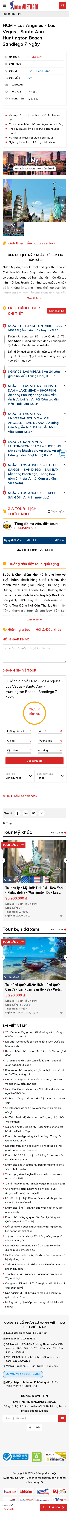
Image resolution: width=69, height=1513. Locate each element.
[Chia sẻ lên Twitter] (33, 813)
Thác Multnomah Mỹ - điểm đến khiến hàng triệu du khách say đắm (35, 1266)
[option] (34, 200)
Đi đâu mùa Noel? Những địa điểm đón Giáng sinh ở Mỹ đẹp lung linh (35, 1257)
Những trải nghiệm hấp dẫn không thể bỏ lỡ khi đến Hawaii (34, 1304)
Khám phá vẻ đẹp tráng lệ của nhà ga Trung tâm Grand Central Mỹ (33, 1138)
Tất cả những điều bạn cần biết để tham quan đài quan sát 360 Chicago (33, 1062)
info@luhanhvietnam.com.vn (38, 1401)
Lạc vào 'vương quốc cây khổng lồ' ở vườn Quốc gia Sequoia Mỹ (34, 1044)
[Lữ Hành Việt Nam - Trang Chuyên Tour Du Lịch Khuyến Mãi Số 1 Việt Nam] (24, 5)
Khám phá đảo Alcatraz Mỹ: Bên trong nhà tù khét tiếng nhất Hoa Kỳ (34, 1167)
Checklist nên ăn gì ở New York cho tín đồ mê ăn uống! (33, 1110)
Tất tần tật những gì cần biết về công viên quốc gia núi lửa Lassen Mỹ (34, 1034)
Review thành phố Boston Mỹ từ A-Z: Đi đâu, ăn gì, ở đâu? (35, 1053)
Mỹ (19, 13)
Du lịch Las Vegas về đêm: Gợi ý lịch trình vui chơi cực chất (35, 1100)
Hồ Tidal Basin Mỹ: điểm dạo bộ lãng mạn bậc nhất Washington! (34, 1119)
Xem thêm (33, 298)
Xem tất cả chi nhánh (25, 1374)
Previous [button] (7, 200)
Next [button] (62, 200)
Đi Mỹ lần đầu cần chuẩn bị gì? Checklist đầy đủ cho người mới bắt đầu (34, 1091)
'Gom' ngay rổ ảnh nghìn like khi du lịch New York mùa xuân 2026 (33, 1176)
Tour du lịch (9, 13)
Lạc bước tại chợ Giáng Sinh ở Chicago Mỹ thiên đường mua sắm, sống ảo (32, 1247)
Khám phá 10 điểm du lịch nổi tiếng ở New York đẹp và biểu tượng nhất (35, 1157)
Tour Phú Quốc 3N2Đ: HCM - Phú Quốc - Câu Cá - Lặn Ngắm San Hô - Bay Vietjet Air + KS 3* (34, 989)
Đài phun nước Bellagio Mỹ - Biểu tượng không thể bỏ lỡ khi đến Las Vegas (34, 1129)
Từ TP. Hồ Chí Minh (39, 70)
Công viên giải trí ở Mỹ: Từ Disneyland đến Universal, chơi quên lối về (35, 1285)
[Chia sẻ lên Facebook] (18, 813)
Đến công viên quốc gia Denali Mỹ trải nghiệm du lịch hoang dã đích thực (33, 1229)
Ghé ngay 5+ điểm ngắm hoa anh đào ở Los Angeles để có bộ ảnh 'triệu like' (31, 1191)
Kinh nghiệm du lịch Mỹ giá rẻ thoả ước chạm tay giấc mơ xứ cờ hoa (33, 1295)
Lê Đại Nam (40, 1332)
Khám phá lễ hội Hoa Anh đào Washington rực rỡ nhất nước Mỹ (34, 1210)
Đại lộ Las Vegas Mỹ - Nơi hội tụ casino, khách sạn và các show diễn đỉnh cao (34, 1081)
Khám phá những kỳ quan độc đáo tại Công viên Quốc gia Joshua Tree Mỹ (33, 1219)
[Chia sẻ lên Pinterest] (41, 813)
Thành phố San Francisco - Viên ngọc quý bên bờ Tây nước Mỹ (33, 1276)
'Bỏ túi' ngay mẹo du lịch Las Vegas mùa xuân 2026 (35, 1183)
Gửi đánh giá (34, 760)
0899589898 (25, 528)
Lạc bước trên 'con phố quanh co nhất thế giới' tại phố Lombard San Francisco (33, 1148)
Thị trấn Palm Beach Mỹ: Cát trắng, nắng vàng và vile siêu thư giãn (33, 1238)
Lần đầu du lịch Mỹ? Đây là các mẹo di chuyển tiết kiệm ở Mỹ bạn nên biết (34, 1200)
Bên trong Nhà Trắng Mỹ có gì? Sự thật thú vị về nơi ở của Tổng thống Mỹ (34, 1072)
